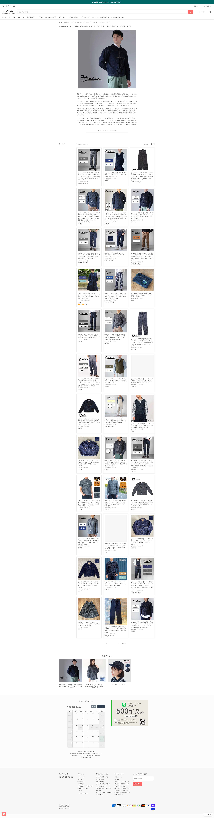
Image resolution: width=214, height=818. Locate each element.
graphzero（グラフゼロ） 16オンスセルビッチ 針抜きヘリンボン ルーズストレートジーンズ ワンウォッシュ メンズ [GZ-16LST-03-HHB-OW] (115, 546)
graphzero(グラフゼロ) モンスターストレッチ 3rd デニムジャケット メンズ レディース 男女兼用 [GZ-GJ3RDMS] (116, 583)
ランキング (80, 784)
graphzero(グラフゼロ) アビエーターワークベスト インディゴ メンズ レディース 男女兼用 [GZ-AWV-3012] (116, 174)
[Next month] (103, 706)
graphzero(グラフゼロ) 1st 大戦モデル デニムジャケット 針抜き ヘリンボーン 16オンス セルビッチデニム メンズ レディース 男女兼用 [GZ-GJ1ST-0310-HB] (142, 624)
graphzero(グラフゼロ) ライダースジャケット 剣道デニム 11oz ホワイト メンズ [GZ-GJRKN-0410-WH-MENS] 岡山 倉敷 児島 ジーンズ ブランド (116, 463)
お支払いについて (100, 779)
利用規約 (61, 805)
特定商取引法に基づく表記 (122, 784)
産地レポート (81, 791)
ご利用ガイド (85, 17)
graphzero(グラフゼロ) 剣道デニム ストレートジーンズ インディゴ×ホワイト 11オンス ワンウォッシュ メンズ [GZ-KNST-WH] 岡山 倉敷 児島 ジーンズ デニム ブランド (142, 342)
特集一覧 (61, 17)
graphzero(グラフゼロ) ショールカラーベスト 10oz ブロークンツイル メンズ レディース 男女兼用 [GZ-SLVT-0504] (142, 425)
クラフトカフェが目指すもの (100, 17)
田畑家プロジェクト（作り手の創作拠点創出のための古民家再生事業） (122, 792)
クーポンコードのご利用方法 (103, 792)
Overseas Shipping (117, 17)
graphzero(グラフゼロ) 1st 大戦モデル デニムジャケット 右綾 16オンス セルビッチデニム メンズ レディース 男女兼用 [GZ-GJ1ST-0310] (142, 215)
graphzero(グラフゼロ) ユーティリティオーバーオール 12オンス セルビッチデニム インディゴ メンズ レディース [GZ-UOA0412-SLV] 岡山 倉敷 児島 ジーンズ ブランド (142, 585)
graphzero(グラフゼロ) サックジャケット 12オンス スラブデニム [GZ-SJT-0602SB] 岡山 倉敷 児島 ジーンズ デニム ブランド (142, 380)
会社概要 (117, 779)
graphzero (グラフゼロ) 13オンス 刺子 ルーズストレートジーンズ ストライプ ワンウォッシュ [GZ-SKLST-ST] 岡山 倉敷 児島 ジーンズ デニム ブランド (115, 295)
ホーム (60, 22)
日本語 (194, 6)
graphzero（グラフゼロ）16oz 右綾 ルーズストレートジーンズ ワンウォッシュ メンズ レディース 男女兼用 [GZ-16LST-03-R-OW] (115, 629)
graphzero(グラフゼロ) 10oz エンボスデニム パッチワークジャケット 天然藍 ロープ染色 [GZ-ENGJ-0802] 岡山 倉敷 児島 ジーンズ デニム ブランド (89, 421)
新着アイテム (80, 781)
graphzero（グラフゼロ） (84, 181)
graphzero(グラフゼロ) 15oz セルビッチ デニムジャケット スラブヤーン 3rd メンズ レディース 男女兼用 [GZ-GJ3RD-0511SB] (88, 584)
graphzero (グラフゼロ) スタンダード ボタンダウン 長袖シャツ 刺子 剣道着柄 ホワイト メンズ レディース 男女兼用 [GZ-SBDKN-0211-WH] (89, 541)
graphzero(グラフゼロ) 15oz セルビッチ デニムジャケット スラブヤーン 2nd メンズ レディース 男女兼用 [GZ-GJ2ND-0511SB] (88, 463)
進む (123, 643)
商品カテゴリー (31, 17)
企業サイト (118, 777)
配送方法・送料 (100, 781)
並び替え (78, 144)
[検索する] (190, 12)
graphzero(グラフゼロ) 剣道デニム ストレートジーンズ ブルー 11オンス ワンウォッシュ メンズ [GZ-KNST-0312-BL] (89, 335)
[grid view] (151, 144)
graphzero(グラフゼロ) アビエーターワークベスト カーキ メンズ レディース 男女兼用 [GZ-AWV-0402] (116, 380)
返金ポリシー (68, 805)
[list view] (154, 144)
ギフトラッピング (100, 786)
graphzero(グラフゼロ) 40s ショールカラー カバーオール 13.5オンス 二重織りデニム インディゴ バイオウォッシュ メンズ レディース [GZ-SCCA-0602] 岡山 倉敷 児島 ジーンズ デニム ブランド (116, 216)
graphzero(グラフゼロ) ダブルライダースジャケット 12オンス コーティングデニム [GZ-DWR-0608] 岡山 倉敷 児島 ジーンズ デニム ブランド (142, 503)
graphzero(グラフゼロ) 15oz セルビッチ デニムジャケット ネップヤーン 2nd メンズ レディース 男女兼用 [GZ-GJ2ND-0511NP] (142, 541)
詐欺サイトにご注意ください (122, 788)
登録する (138, 784)
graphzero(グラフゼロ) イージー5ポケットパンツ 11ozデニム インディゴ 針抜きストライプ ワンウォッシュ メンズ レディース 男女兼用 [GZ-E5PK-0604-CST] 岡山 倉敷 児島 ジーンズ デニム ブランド (89, 382)
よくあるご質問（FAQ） (102, 777)
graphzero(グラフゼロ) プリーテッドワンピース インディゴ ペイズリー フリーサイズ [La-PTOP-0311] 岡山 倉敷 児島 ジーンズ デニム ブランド (89, 295)
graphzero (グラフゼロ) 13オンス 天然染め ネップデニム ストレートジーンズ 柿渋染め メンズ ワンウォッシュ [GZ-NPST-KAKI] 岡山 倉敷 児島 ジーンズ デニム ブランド (142, 256)
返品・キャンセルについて (103, 784)
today (94, 706)
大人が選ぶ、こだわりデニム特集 (107, 130)
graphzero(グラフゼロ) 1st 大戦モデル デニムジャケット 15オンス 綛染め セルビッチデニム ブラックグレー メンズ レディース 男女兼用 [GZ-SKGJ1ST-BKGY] (116, 336)
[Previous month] (99, 706)
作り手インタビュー (73, 17)
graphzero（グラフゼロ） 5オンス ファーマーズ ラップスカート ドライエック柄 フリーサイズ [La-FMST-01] (89, 623)
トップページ (6, 17)
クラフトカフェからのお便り (48, 17)
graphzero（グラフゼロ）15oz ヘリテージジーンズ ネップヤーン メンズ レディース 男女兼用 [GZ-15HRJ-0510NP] (115, 254)
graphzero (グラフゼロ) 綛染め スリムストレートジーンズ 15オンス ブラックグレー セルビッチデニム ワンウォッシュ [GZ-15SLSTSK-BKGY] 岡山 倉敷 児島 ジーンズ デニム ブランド (89, 176)
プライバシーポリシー (120, 786)
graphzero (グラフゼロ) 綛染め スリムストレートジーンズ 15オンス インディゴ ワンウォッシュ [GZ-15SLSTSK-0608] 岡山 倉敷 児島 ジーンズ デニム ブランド (89, 255)
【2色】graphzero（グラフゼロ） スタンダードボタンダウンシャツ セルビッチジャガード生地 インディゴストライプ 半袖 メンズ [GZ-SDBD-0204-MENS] (89, 503)
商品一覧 (79, 779)
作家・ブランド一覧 (18, 17)
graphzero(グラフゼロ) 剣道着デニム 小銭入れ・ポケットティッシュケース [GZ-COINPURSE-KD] (141, 295)
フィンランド (206, 6)
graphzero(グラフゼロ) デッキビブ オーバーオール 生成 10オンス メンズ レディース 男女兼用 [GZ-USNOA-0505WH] (116, 420)
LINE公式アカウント (101, 795)
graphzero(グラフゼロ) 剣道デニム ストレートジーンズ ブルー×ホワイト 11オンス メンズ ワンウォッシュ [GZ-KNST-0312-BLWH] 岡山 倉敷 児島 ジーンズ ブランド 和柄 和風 (142, 464)
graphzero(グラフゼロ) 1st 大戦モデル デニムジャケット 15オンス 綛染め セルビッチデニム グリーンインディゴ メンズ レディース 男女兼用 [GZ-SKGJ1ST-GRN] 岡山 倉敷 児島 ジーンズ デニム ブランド (89, 216)
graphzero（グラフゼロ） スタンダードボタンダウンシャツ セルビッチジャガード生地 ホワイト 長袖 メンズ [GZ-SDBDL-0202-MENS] (115, 503)
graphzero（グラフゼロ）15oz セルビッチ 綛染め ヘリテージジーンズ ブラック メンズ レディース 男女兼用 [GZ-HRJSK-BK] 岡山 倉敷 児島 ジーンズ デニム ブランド (142, 175)
